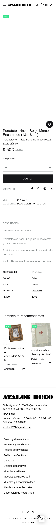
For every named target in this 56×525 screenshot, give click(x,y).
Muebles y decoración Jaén (17, 476)
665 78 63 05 (32, 403)
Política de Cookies (13, 449)
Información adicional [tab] (16, 230)
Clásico (35, 284)
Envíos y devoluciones (15, 433)
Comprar (28, 178)
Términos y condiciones (15, 438)
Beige (34, 278)
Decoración (36, 291)
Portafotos (36, 204)
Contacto (8, 455)
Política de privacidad (14, 444)
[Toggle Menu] (4, 5)
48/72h (35, 297)
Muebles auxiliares (13, 465)
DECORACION (23, 204)
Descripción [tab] (10, 223)
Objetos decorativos (14, 460)
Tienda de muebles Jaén (16, 481)
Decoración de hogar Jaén (17, 487)
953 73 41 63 (14, 403)
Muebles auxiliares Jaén (16, 471)
